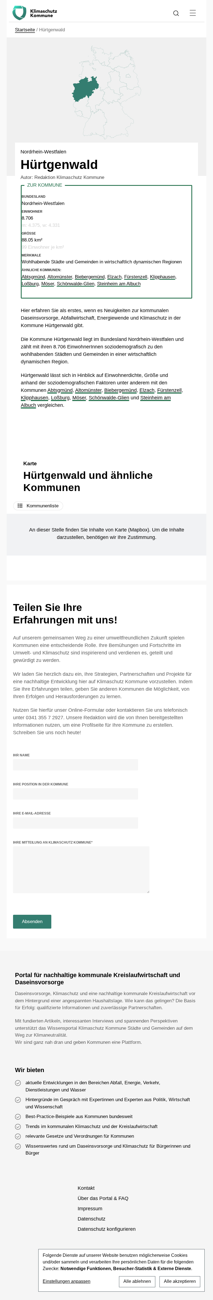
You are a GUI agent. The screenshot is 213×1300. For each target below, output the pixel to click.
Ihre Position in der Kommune (40, 784)
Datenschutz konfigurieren (107, 1229)
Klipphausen (34, 397)
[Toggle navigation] (192, 13)
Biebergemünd (120, 390)
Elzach (147, 390)
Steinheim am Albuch (119, 283)
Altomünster (88, 390)
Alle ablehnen (137, 1281)
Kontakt (86, 1188)
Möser (79, 397)
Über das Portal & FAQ (103, 1198)
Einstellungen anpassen (66, 1281)
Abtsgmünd (60, 390)
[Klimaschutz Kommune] (36, 13)
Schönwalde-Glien (109, 397)
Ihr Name (21, 755)
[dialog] (121, 1270)
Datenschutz (91, 1219)
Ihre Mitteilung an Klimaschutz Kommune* (53, 842)
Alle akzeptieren (180, 1281)
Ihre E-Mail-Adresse (32, 813)
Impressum (90, 1208)
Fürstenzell (169, 390)
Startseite (25, 29)
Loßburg (60, 397)
